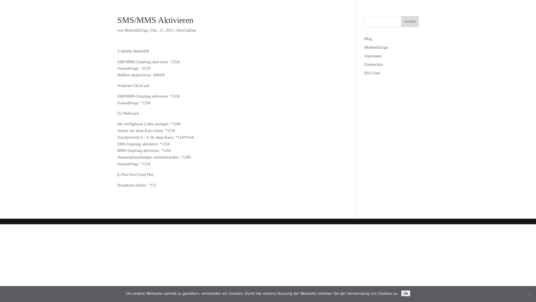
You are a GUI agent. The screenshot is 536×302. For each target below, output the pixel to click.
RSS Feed (372, 73)
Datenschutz (373, 64)
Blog (368, 39)
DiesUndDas (186, 30)
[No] (529, 294)
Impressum (373, 56)
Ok (405, 293)
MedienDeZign (136, 30)
